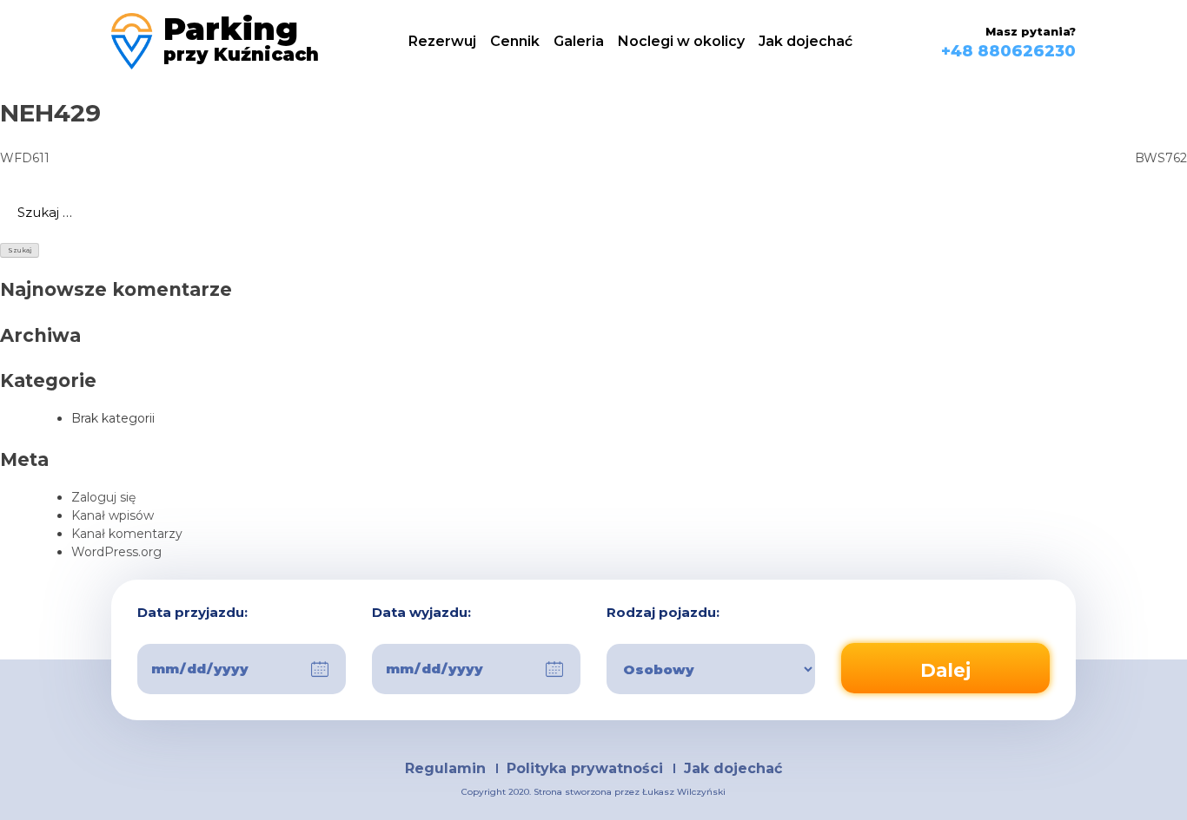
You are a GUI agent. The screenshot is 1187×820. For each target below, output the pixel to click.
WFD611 (25, 158)
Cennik (515, 41)
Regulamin (445, 768)
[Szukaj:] (593, 212)
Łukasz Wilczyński (684, 791)
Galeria (579, 41)
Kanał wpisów (112, 515)
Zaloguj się (103, 497)
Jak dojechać (805, 41)
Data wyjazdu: (421, 613)
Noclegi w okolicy (681, 41)
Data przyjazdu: (192, 613)
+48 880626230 (1008, 51)
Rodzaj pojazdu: (663, 613)
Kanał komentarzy (126, 533)
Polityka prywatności (585, 768)
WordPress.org (116, 552)
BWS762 (1161, 158)
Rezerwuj (442, 41)
